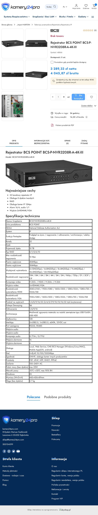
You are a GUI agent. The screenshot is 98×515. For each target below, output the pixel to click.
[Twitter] (13, 451)
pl (64, 7)
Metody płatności (10, 470)
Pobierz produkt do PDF (65, 125)
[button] (17, 17)
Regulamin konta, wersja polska (65, 475)
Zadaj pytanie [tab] (84, 142)
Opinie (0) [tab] (67, 142)
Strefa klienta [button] (12, 459)
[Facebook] (4, 451)
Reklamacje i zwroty (60, 489)
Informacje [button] (59, 459)
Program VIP (57, 498)
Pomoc (6, 480)
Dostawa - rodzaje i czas (13, 475)
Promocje (56, 425)
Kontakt (55, 494)
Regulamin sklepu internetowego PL (67, 470)
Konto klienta (8, 466)
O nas (54, 466)
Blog (5, 484)
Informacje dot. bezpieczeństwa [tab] (42, 142)
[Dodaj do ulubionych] (91, 97)
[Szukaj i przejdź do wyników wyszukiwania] (54, 7)
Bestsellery (56, 434)
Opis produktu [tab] (14, 142)
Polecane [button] (33, 397)
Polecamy (56, 439)
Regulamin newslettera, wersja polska (68, 480)
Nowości (55, 430)
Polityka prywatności (60, 484)
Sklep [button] (56, 418)
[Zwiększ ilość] (64, 97)
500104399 (8, 444)
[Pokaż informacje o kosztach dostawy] (86, 117)
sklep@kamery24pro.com (13, 439)
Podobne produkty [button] (57, 397)
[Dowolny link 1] (18, 451)
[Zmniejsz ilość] (52, 97)
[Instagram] (9, 451)
